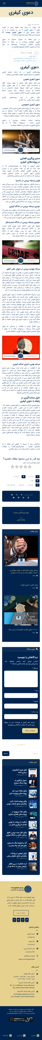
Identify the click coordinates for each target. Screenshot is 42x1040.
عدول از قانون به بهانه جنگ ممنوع (20, 781)
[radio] (30, 467)
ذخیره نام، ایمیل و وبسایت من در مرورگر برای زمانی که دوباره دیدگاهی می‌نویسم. (19, 723)
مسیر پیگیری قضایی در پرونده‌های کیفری (24, 58)
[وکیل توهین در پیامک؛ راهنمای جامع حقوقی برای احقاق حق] (33, 856)
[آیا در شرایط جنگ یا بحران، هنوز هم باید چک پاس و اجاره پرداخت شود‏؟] (33, 846)
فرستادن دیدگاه (30, 730)
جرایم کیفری (31, 485)
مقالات (32, 481)
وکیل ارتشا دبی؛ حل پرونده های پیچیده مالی (18, 792)
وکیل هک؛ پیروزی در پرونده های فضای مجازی (18, 813)
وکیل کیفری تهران (11, 485)
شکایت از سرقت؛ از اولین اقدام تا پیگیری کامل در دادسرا (18, 825)
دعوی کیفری (28, 30)
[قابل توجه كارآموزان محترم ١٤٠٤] (33, 773)
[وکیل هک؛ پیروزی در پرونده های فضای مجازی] (33, 814)
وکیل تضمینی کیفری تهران (31, 331)
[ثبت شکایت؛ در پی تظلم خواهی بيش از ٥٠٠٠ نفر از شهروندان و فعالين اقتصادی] (33, 867)
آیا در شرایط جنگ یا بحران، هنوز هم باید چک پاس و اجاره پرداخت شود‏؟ (17, 845)
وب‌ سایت (34, 712)
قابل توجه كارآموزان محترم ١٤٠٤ (19, 771)
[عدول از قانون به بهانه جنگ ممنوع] (33, 783)
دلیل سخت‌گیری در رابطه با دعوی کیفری (24, 61)
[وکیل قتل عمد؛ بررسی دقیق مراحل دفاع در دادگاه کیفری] (33, 835)
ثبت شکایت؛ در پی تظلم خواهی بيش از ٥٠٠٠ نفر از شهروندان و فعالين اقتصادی (16, 866)
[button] (21, 494)
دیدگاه (35, 668)
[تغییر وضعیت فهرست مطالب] (35, 53)
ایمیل (35, 701)
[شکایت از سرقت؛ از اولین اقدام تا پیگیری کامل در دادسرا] (33, 825)
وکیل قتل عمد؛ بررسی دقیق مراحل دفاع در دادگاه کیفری (16, 834)
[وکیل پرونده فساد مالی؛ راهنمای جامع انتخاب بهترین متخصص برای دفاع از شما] (33, 804)
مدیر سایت (31, 477)
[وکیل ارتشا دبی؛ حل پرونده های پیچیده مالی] (33, 794)
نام (36, 691)
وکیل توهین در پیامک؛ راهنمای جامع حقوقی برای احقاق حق (17, 856)
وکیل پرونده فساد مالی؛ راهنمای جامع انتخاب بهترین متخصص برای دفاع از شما (16, 804)
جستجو (6, 753)
